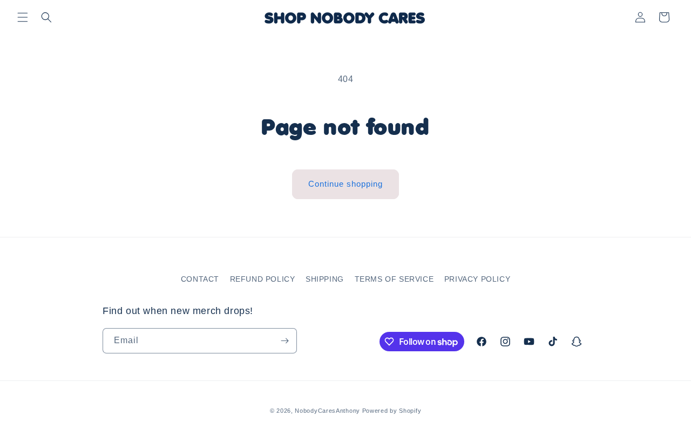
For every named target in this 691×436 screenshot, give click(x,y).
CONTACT (200, 279)
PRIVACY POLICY (477, 279)
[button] (23, 17)
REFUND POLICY (262, 279)
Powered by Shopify (392, 410)
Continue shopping (345, 183)
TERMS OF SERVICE (394, 279)
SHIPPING (325, 279)
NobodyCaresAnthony (327, 410)
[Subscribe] (284, 340)
